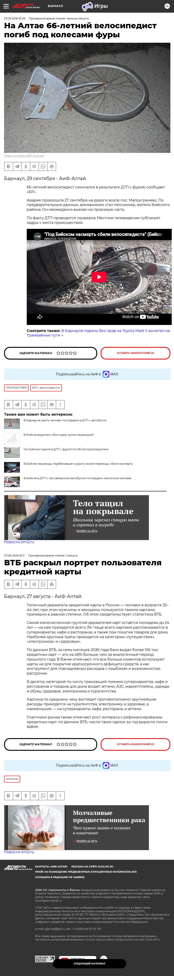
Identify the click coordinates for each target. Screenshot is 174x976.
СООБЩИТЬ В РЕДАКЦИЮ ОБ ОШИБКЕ (60, 877)
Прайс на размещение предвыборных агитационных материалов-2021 (86, 871)
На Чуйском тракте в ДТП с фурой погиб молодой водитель (66, 449)
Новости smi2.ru (19, 542)
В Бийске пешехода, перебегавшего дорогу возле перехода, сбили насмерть (78, 463)
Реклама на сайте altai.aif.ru (92, 866)
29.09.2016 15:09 (14, 18)
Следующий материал (89, 963)
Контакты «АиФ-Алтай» (51, 866)
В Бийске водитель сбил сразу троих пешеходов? (59, 434)
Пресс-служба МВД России (24, 155)
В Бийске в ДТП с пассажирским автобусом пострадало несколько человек (77, 478)
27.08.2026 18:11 (14, 555)
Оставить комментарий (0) (135, 353)
